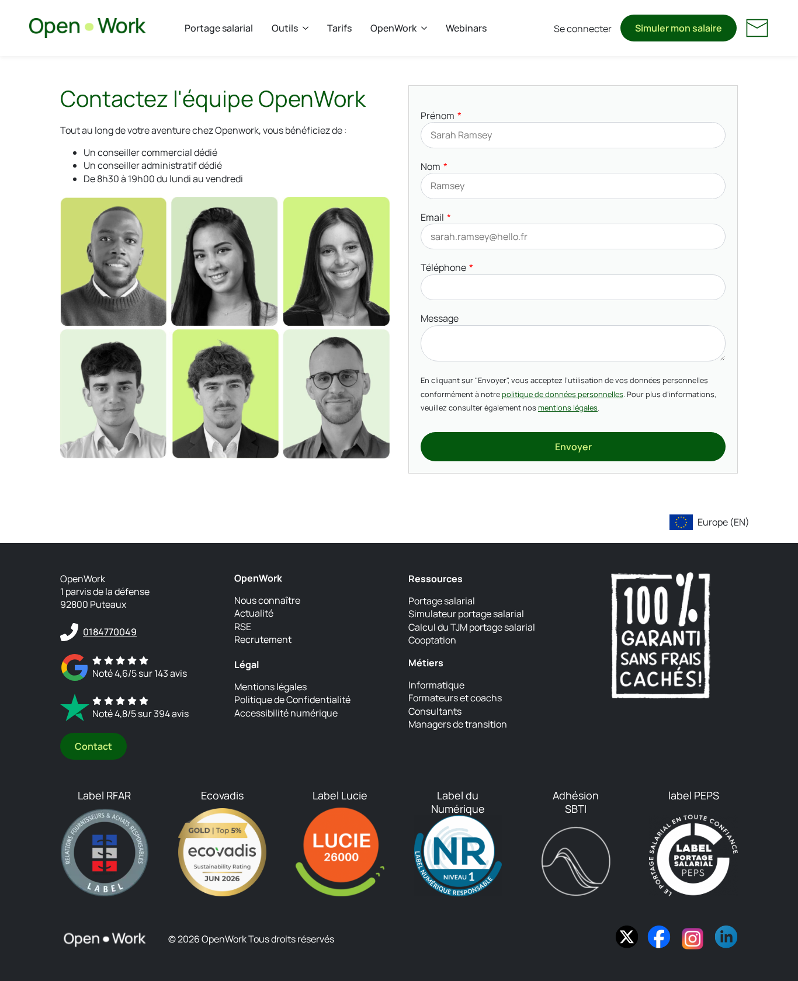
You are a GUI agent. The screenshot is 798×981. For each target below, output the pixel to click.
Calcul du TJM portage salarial (471, 627)
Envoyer (573, 446)
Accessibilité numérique (286, 713)
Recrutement (263, 639)
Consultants (435, 711)
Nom (430, 166)
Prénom (437, 115)
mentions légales (568, 407)
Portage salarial (219, 28)
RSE (242, 626)
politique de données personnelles (562, 394)
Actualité (253, 613)
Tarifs (339, 28)
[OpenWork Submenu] (426, 28)
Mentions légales (270, 686)
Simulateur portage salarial (466, 613)
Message (440, 318)
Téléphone (443, 267)
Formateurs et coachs (455, 697)
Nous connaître (267, 600)
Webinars (466, 28)
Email (432, 217)
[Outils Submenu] (308, 28)
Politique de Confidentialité (292, 699)
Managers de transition (457, 724)
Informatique (436, 685)
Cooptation (432, 640)
